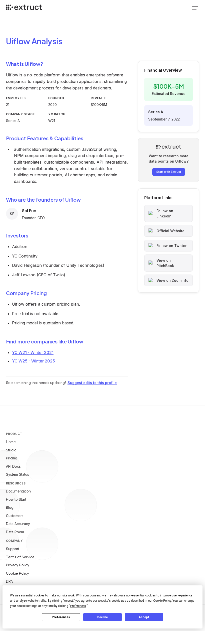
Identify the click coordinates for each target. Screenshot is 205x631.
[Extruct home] (24, 8)
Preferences (61, 617)
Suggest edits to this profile (92, 383)
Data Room (15, 532)
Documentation (18, 491)
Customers (15, 516)
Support (12, 549)
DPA (9, 581)
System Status (17, 474)
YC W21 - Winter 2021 (33, 352)
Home (11, 442)
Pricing (11, 458)
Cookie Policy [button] (162, 600)
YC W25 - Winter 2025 (33, 360)
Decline (102, 617)
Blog (10, 507)
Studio (11, 450)
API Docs (13, 466)
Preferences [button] (78, 606)
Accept (144, 617)
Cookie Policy (17, 573)
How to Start (16, 499)
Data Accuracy (18, 524)
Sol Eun (29, 210)
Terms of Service (20, 557)
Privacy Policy (17, 565)
